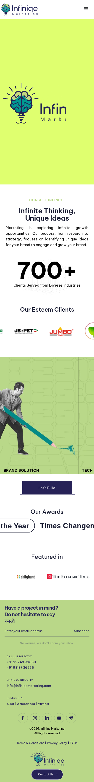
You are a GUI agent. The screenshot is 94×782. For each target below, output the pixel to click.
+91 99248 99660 (21, 662)
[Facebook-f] (23, 718)
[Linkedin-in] (47, 718)
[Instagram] (35, 718)
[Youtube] (59, 718)
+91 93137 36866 (20, 668)
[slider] (80, 178)
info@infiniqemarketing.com (29, 686)
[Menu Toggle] (86, 8)
